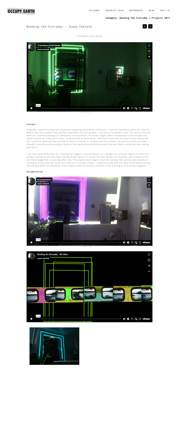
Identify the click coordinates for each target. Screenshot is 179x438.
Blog (152, 10)
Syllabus (94, 10)
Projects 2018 (115, 10)
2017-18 (165, 10)
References (136, 10)
